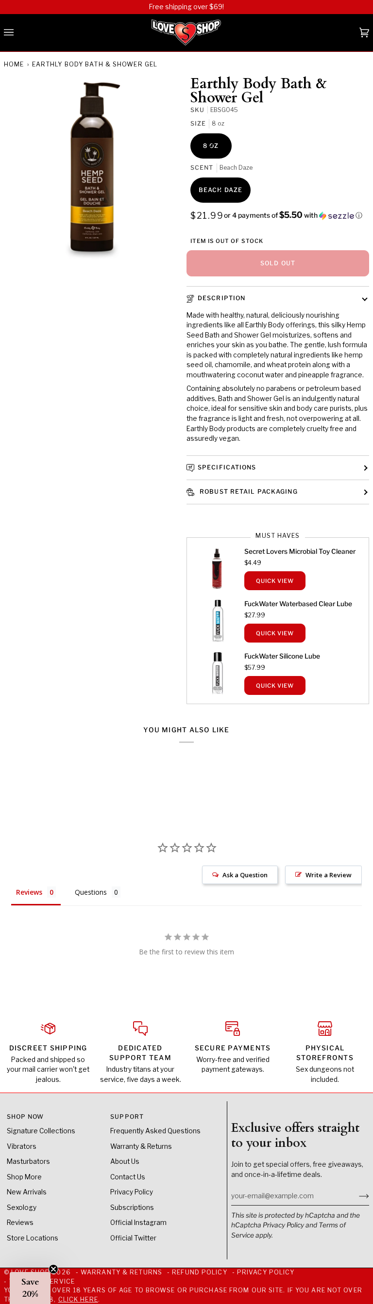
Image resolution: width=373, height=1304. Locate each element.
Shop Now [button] (25, 1116)
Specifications (227, 467)
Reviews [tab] (29, 892)
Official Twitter (133, 1238)
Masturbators (28, 1161)
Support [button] (127, 1116)
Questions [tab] (91, 892)
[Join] (356, 1196)
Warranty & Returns (141, 1146)
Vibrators (21, 1146)
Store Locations (32, 1238)
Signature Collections (41, 1131)
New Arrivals (27, 1192)
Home (14, 64)
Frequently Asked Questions (155, 1131)
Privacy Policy (283, 1225)
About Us (124, 1161)
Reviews (20, 1222)
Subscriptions (132, 1207)
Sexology (21, 1207)
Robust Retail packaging (248, 491)
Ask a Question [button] (245, 874)
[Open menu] (18, 33)
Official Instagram (138, 1222)
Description (221, 298)
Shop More (24, 1177)
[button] (293, 215)
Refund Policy (199, 1272)
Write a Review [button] (328, 874)
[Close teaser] (53, 1269)
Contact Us (127, 1177)
